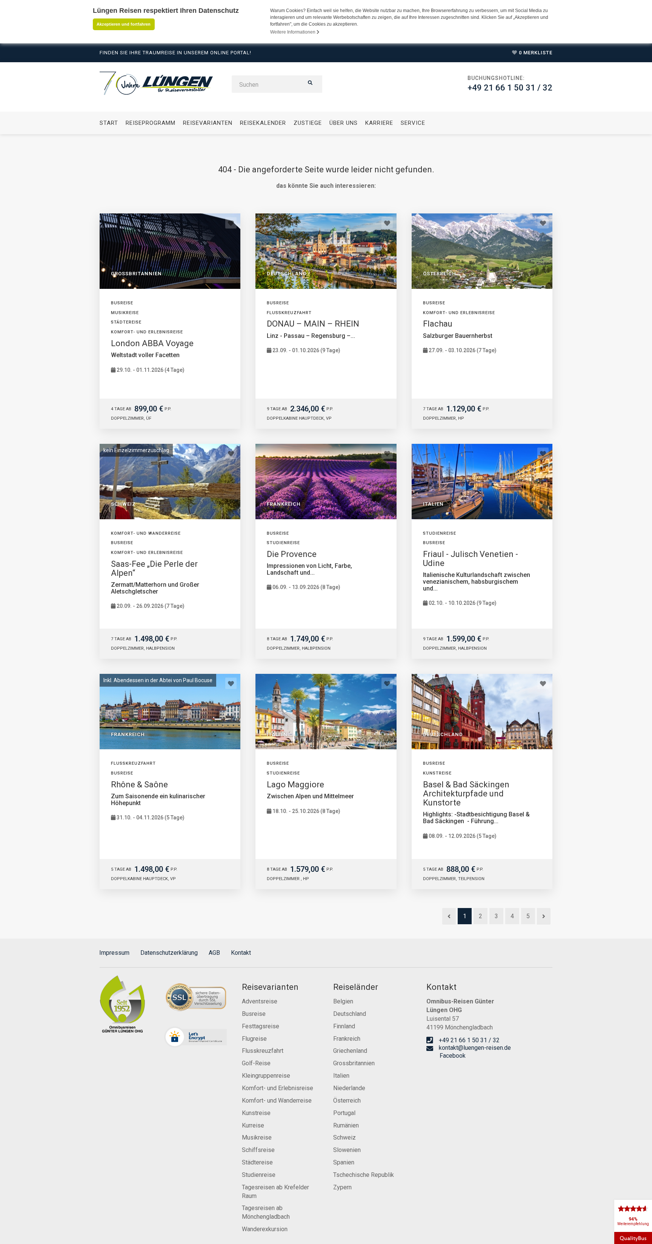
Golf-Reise (256, 1063)
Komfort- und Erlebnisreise (277, 1088)
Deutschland (349, 1013)
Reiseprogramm (150, 123)
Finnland (344, 1026)
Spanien (343, 1162)
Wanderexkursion (265, 1229)
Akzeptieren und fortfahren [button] (124, 24)
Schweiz (344, 1137)
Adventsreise (259, 1001)
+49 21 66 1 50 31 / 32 (509, 87)
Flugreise (254, 1038)
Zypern (342, 1187)
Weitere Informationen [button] (293, 32)
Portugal (344, 1113)
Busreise (254, 1013)
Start (109, 123)
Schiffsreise (258, 1149)
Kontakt (241, 952)
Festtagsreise (260, 1026)
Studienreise (258, 1174)
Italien (341, 1075)
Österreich (347, 1100)
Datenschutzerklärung (169, 952)
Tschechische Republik (363, 1174)
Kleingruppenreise (266, 1075)
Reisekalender (263, 123)
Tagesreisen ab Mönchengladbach (266, 1212)
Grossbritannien (354, 1063)
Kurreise (253, 1125)
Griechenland (350, 1050)
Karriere (379, 123)
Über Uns (343, 123)
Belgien (343, 1001)
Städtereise (257, 1162)
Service (413, 123)
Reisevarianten (207, 123)
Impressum (114, 952)
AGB (214, 952)
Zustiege (308, 123)
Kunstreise (256, 1113)
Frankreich (346, 1038)
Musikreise (257, 1137)
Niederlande (349, 1088)
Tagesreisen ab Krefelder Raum (275, 1192)
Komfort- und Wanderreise (277, 1100)
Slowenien (347, 1149)
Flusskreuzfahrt (262, 1050)
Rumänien (346, 1125)
